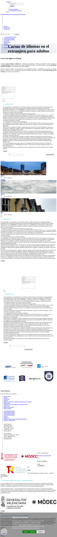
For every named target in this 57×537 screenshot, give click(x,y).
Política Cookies (7, 408)
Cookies (4, 533)
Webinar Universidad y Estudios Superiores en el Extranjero (18, 401)
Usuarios (9, 1)
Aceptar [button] (26, 531)
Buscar (17, 34)
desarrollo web (44, 455)
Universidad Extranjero (9, 415)
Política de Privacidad (9, 407)
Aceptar (5, 151)
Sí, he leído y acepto (22, 99)
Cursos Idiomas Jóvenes (10, 37)
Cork (2, 212)
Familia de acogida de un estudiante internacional (15, 419)
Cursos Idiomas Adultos (9, 39)
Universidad (6, 41)
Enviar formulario (50, 154)
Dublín (2, 175)
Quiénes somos (7, 396)
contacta (5, 26)
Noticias (5, 397)
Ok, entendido (41, 465)
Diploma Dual (7, 42)
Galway (2, 194)
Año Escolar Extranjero (9, 38)
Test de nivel (7, 399)
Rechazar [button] (32, 531)
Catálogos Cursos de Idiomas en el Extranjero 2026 (16, 404)
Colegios (6, 43)
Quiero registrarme (14, 9)
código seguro (6, 154)
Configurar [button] (40, 531)
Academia (6, 45)
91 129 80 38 (7, 29)
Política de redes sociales (9, 420)
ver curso (3, 161)
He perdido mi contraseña (16, 10)
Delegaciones (7, 403)
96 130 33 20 (7, 27)
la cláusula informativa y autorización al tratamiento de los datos (27, 99)
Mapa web (6, 417)
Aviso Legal (6, 405)
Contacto (6, 400)
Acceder (12, 6)
